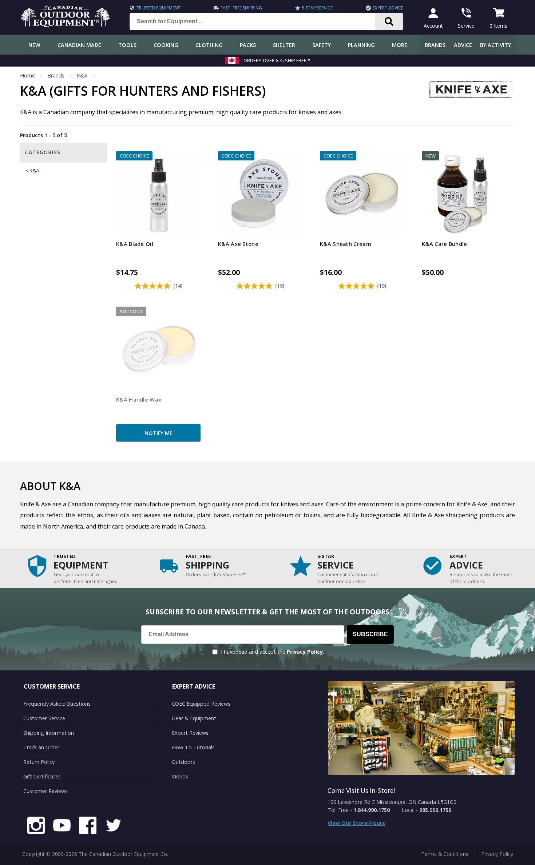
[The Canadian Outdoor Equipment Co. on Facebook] (87, 826)
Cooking (166, 44)
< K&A (32, 170)
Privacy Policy (305, 651)
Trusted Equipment (158, 8)
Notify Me (158, 433)
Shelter (284, 44)
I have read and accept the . (272, 651)
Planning (361, 44)
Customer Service (44, 718)
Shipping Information (48, 732)
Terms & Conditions (444, 853)
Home (27, 75)
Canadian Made (79, 44)
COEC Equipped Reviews (201, 703)
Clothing (209, 44)
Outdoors (183, 761)
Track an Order (41, 747)
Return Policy (39, 761)
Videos (180, 776)
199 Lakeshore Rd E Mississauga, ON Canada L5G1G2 (392, 801)
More (399, 44)
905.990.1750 (435, 809)
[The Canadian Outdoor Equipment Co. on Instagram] (36, 826)
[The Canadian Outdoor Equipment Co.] (65, 25)
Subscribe (370, 634)
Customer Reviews (45, 791)
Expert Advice (388, 8)
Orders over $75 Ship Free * (276, 60)
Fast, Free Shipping (241, 8)
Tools (127, 44)
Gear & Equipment (194, 718)
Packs (248, 44)
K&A (82, 75)
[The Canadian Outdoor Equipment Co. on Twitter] (113, 826)
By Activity (495, 44)
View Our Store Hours (356, 823)
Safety (321, 44)
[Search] (389, 21)
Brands (435, 44)
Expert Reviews (190, 732)
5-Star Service (317, 8)
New (34, 44)
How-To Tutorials (193, 747)
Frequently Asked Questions (57, 703)
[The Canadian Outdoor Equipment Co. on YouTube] (62, 826)
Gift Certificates (42, 776)
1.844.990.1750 (371, 809)
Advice (463, 44)
